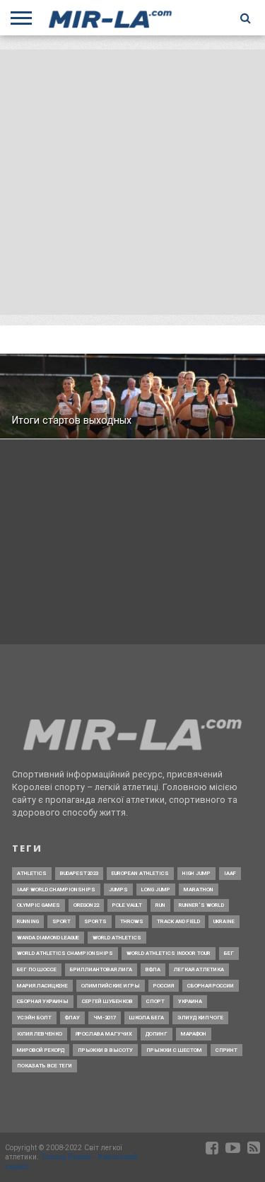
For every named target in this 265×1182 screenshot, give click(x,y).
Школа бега (146, 1017)
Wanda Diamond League (48, 937)
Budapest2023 (79, 873)
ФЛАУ (72, 1017)
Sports (95, 921)
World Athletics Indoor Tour (168, 953)
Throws (131, 921)
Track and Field (178, 921)
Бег (229, 953)
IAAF (230, 873)
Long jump (155, 889)
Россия (163, 986)
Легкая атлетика (199, 969)
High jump (196, 873)
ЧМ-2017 (104, 1017)
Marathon (198, 889)
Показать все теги (44, 1065)
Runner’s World (201, 905)
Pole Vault (127, 905)
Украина (190, 1001)
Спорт (155, 1001)
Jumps (118, 889)
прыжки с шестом (174, 1050)
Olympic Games (38, 905)
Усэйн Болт (34, 1017)
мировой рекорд (40, 1050)
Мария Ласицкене (42, 986)
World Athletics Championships (65, 953)
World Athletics (117, 937)
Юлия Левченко (39, 1034)
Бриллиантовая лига (101, 969)
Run (160, 905)
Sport (61, 921)
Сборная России (210, 986)
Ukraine (224, 921)
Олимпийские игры (110, 986)
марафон (193, 1034)
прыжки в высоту (105, 1050)
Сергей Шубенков (107, 1001)
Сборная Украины (43, 1001)
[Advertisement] (132, 182)
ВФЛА (153, 969)
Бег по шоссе (37, 969)
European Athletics (140, 873)
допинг (156, 1034)
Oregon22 (86, 905)
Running (28, 921)
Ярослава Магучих (104, 1034)
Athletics (32, 873)
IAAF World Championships (56, 889)
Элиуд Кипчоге (200, 1017)
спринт (226, 1050)
